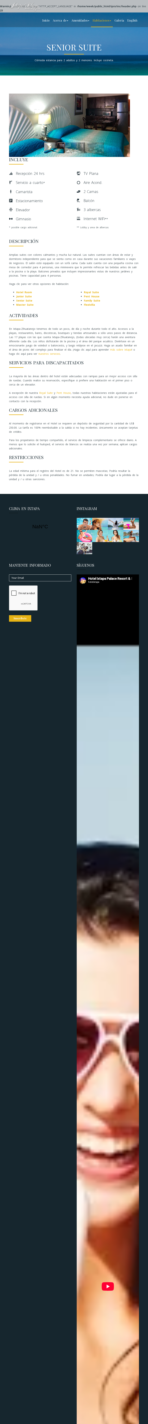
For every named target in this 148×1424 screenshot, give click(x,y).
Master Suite (25, 304)
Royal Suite (91, 292)
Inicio (46, 20)
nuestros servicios (49, 353)
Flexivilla (89, 304)
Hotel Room (24, 292)
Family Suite (92, 300)
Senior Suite (24, 300)
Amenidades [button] (79, 20)
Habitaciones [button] (101, 20)
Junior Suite (24, 296)
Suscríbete (20, 618)
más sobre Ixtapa (121, 349)
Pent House (91, 296)
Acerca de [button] (59, 20)
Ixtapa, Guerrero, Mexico (40, 527)
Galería (119, 20)
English (132, 20)
